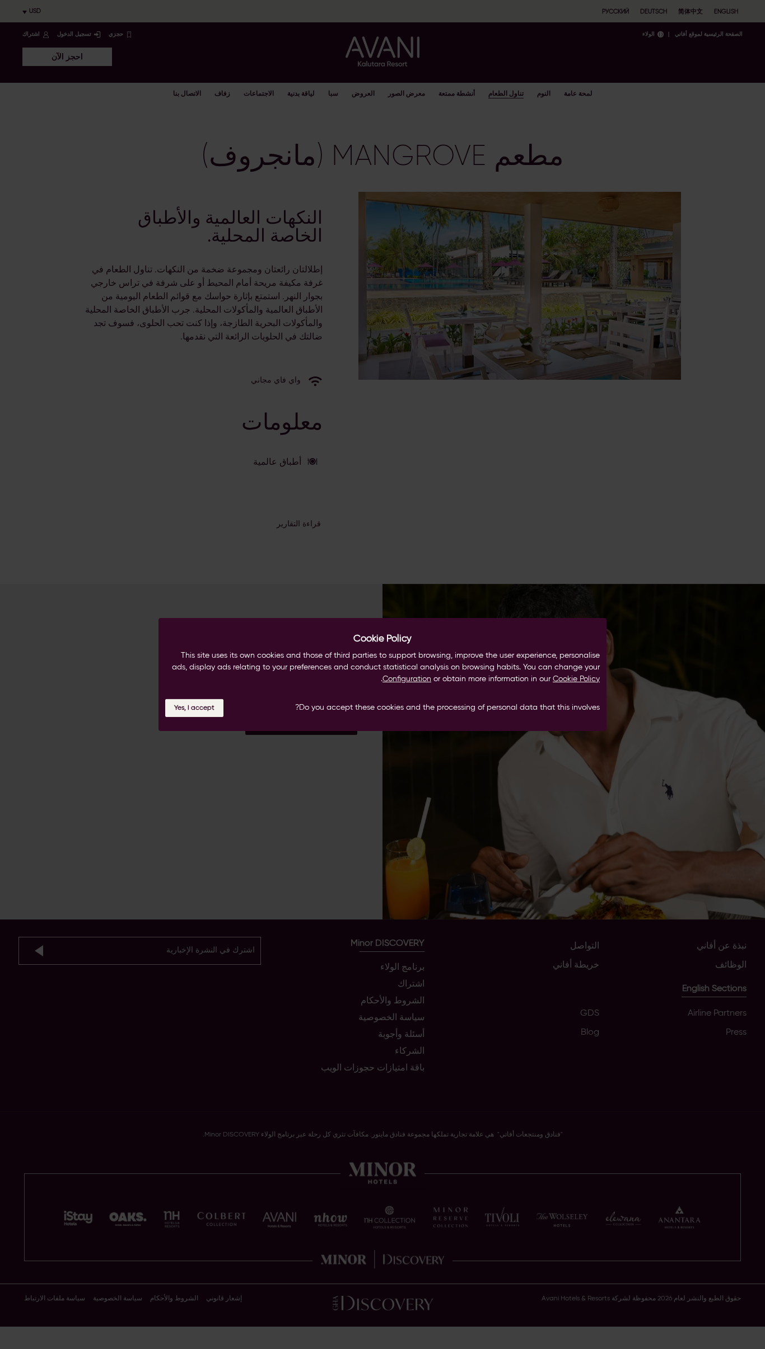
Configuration (406, 679)
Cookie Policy (576, 679)
